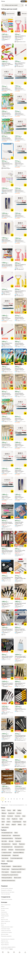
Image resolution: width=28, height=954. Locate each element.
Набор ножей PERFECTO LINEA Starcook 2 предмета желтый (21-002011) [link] (20, 291)
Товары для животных (6, 930)
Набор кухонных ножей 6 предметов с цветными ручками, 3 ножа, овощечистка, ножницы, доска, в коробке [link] (7, 190)
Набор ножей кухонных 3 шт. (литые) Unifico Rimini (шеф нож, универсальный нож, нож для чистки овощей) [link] (20, 788)
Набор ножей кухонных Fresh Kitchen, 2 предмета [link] (7, 523)
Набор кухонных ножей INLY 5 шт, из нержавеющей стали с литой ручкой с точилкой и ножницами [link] (7, 762)
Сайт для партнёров (5, 893)
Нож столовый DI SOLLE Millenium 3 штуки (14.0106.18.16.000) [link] (7, 344)
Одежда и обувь (4, 914)
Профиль (25, 952)
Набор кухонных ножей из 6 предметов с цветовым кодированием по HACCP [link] (7, 684)
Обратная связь (4, 941)
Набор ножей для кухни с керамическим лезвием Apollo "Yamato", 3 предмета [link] (7, 551)
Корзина (19, 952)
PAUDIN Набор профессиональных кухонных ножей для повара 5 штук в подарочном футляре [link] (6, 708)
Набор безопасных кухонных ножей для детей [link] (6, 113)
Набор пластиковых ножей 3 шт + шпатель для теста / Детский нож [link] (7, 64)
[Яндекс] (11, 949)
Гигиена (3, 910)
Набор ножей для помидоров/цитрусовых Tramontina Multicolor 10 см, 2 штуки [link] (7, 163)
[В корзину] (12, 31)
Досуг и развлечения (5, 904)
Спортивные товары (5, 928)
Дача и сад (3, 923)
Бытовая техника (5, 908)
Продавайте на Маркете (6, 890)
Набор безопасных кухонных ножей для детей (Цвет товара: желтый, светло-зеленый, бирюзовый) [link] (7, 138)
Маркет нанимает (5, 942)
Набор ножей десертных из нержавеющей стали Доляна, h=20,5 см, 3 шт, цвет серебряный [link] (20, 736)
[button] (26, 5)
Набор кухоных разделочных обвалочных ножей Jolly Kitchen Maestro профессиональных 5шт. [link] (20, 708)
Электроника (4, 912)
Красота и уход (4, 919)
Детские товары (4, 934)
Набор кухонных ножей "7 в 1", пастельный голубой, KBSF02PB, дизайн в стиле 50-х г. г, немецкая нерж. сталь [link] (20, 657)
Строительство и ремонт (6, 932)
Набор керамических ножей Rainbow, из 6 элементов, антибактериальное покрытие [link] (6, 37)
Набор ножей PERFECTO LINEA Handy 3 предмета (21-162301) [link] (20, 762)
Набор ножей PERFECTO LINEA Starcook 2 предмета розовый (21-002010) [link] (20, 37)
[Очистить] (22, 5)
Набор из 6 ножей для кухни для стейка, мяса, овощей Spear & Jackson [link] (20, 630)
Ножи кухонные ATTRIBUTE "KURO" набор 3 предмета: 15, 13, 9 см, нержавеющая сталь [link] (20, 578)
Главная (3, 952)
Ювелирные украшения (6, 936)
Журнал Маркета (5, 944)
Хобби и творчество (5, 921)
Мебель (2, 906)
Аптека (2, 917)
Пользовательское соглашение (7, 939)
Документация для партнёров (7, 892)
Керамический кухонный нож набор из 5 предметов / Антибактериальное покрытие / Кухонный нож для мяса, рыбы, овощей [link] (7, 604)
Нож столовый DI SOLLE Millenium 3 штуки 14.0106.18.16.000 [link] (20, 63)
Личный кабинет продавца (7, 888)
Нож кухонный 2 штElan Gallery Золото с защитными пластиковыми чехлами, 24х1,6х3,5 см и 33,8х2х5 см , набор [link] (20, 551)
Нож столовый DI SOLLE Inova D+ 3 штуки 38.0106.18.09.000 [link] (7, 291)
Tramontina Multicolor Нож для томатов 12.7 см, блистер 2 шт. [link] (7, 578)
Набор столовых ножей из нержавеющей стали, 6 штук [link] (7, 657)
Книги (2, 925)
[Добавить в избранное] (12, 18)
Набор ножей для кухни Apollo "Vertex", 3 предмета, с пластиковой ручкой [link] (20, 684)
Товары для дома (5, 915)
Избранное (14, 952)
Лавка (8, 952)
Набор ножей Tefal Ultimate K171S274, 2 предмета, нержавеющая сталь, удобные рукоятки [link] (7, 788)
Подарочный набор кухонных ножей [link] (19, 523)
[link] (3, 810)
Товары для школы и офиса (7, 926)
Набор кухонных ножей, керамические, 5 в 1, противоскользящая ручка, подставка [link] (7, 736)
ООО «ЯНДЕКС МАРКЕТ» (10, 947)
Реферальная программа (6, 899)
